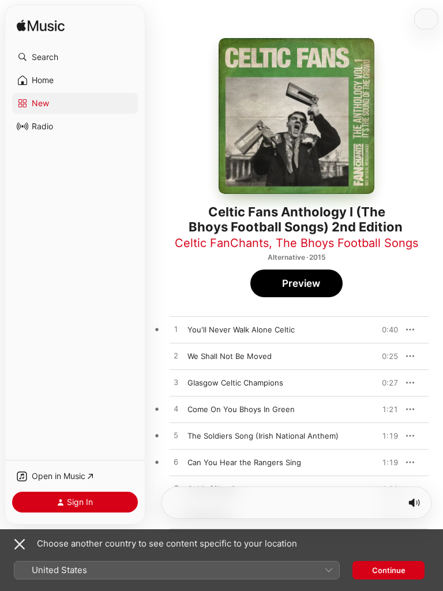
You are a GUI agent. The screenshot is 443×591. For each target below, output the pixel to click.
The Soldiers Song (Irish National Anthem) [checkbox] (263, 435)
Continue (389, 570)
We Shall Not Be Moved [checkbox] (229, 356)
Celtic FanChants (222, 243)
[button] (75, 57)
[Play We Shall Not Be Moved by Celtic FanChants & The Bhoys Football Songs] (175, 356)
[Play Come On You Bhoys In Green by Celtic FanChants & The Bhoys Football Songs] (175, 409)
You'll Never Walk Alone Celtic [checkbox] (241, 329)
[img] (41, 26)
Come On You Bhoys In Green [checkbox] (241, 409)
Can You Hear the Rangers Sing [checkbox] (244, 462)
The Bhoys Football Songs (347, 243)
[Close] (19, 544)
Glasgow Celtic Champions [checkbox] (235, 382)
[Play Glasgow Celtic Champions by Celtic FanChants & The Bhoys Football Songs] (175, 382)
